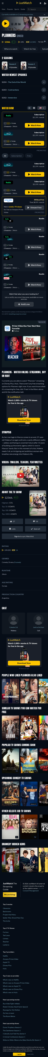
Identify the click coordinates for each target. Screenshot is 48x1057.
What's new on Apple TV (12, 986)
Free (29, 156)
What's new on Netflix (11, 980)
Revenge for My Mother (11, 1010)
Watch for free (30, 49)
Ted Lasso (6, 935)
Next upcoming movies (11, 1000)
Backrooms (7, 911)
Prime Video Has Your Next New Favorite (26, 327)
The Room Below (9, 1016)
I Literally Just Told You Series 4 (14, 1034)
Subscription (16, 156)
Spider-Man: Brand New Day (13, 918)
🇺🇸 (40, 108)
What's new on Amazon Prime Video (16, 983)
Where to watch (10, 49)
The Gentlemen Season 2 (12, 1031)
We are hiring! (9, 895)
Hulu (5, 969)
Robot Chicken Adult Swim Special (15, 1007)
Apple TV (6, 962)
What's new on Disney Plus (12, 989)
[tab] (24, 82)
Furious (6, 932)
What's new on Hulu (10, 992)
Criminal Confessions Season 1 (14, 1037)
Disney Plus (7, 965)
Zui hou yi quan (8, 1013)
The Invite (6, 921)
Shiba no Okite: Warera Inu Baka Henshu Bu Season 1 (22, 1040)
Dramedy (17, 562)
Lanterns (6, 945)
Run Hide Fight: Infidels (11, 1004)
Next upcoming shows (11, 1023)
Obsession (6, 908)
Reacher (6, 942)
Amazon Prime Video (10, 959)
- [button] (14, 82)
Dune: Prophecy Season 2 (12, 1027)
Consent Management (31, 891)
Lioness (5, 938)
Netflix (5, 956)
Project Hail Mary (9, 915)
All (5, 156)
